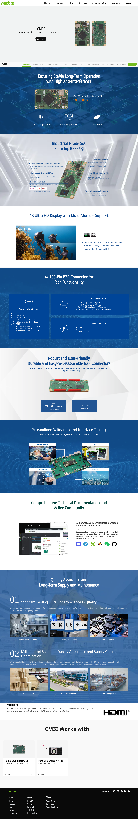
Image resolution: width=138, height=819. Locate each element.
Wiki (28, 804)
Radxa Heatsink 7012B (50, 761)
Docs (29, 801)
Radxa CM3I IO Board (16, 761)
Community (13, 813)
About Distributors (52, 807)
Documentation (99, 2)
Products (59, 2)
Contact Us (50, 804)
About (129, 2)
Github (29, 810)
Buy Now (41, 39)
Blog (72, 2)
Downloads (31, 813)
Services (83, 2)
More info (8, 774)
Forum (29, 807)
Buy (132, 64)
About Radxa (50, 801)
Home (47, 2)
